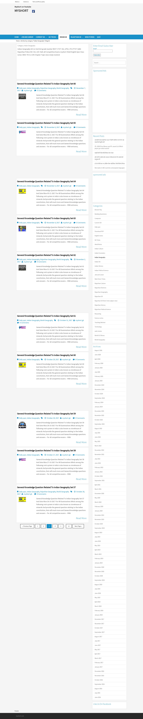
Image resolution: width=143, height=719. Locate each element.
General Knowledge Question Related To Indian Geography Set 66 (46, 83)
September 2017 (99, 632)
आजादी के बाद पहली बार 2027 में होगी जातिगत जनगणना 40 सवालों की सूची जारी (109, 141)
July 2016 (97, 693)
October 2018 (99, 576)
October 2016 (99, 680)
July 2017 (97, 641)
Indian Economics (100, 253)
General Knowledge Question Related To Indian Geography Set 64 (46, 181)
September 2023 (99, 424)
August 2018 (98, 584)
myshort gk (28, 90)
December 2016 (99, 671)
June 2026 (98, 355)
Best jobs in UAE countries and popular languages (110, 168)
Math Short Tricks (100, 279)
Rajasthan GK (99, 296)
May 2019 (97, 545)
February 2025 (99, 376)
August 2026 (98, 350)
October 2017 (99, 628)
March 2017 (98, 658)
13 (68, 526)
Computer (98, 218)
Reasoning (98, 314)
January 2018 (98, 615)
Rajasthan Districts (100, 288)
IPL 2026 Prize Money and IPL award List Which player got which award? (109, 147)
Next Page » (78, 526)
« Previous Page (27, 526)
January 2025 (98, 381)
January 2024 (98, 407)
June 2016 (98, 697)
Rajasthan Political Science (103, 309)
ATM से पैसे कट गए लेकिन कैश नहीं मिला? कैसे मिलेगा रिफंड (110, 163)
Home (18, 41)
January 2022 (98, 472)
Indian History (99, 266)
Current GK (98, 223)
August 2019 (98, 532)
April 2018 (97, 602)
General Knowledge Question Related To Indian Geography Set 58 (46, 450)
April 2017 (97, 654)
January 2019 (98, 563)
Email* (95, 49)
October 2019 (99, 524)
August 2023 (98, 428)
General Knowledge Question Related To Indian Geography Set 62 (46, 255)
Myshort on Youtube (23, 6)
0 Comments (41, 90)
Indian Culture (99, 249)
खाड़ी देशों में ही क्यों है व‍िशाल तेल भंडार (104, 153)
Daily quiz (22, 88)
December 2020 (99, 493)
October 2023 (99, 420)
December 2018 (99, 567)
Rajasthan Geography (48, 88)
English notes (99, 236)
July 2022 (97, 459)
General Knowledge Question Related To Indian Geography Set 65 (46, 123)
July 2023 (97, 433)
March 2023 (98, 446)
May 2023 (97, 441)
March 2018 (98, 606)
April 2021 (97, 485)
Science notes (99, 318)
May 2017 (97, 649)
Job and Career (99, 275)
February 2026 (99, 363)
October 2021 (99, 476)
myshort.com (20, 716)
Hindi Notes (98, 244)
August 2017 (98, 636)
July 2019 (97, 537)
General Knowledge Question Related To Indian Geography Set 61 (46, 316)
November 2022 (99, 454)
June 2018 (98, 593)
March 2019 (98, 554)
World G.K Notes (100, 335)
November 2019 (99, 519)
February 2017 (99, 662)
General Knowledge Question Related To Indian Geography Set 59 (46, 413)
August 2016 (98, 689)
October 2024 (99, 394)
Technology (98, 327)
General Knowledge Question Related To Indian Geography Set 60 (46, 355)
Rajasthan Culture (100, 283)
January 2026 (98, 368)
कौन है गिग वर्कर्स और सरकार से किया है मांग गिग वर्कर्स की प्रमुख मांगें (109, 158)
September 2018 (99, 580)
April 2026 (97, 359)
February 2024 (99, 402)
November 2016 (99, 676)
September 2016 (99, 684)
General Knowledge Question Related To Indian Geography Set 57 (46, 487)
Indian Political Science (101, 270)
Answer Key (98, 210)
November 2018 (99, 571)
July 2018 (97, 589)
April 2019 (97, 550)
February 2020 (99, 506)
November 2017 (99, 624)
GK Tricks (97, 240)
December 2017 (99, 619)
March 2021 (98, 489)
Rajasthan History (100, 305)
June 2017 (98, 645)
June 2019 (98, 541)
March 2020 (98, 502)
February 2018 (99, 610)
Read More (81, 114)
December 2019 (99, 515)
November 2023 (99, 415)
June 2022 (98, 463)
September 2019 (99, 528)
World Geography (63, 88)
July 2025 (97, 372)
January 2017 (98, 667)
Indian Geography (33, 88)
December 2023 (99, 411)
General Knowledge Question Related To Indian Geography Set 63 (46, 218)
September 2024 (99, 398)
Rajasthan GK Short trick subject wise (106, 301)
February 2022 (99, 467)
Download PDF (99, 231)
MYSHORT (22, 10)
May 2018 (97, 597)
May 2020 (97, 498)
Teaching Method (100, 322)
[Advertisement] (82, 19)
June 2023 (98, 437)
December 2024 (99, 385)
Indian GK (97, 262)
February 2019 (99, 558)
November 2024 (99, 389)
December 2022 (99, 450)
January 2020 (98, 511)
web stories (98, 331)
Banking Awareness (101, 214)
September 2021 (99, 480)
